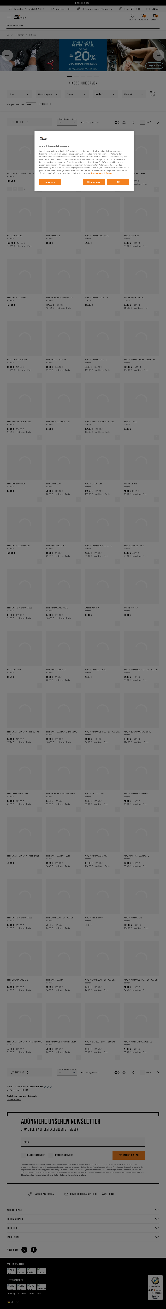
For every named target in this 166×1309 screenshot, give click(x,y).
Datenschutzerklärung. (101, 173)
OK (118, 182)
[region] (84, 161)
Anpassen (50, 182)
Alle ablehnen (94, 182)
